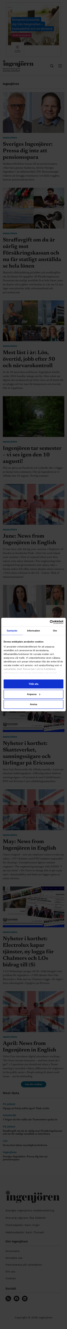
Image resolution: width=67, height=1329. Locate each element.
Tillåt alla (33, 684)
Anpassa (31, 694)
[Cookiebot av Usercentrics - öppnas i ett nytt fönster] (49, 622)
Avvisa (33, 704)
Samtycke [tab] (12, 630)
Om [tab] (55, 630)
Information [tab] (33, 630)
